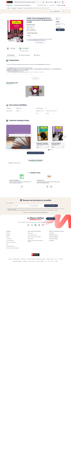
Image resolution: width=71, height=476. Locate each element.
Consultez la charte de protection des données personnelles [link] (38, 212)
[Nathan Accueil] (9, 2)
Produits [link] (56, 261)
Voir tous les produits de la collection (35, 152)
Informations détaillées (25, 55)
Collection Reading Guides (32, 33)
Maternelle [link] (8, 233)
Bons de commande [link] (31, 261)
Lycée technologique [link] (10, 240)
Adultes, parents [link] (30, 238)
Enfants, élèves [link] (30, 233)
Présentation (12, 55)
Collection (38, 55)
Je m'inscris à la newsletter (50, 205)
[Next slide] (65, 136)
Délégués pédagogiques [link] (17, 261)
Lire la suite (35, 78)
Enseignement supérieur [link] (10, 246)
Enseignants (8, 231)
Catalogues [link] (25, 261)
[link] (22, 186)
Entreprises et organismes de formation (56, 231)
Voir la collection (24, 146)
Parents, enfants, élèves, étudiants (34, 231)
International (51, 240)
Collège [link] (7, 236)
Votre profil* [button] (16, 205)
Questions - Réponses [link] (40, 261)
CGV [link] (49, 261)
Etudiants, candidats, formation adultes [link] (34, 236)
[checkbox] (6, 208)
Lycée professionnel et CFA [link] (11, 242)
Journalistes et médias (53, 238)
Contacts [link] (52, 261)
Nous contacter (52, 5)
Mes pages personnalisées (42, 5)
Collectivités (51, 233)
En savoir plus (25, 212)
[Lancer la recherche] (43, 2)
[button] (15, 31)
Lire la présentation (39, 42)
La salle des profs (60, 5)
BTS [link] (7, 244)
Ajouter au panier (59, 30)
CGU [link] (46, 261)
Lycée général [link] (8, 238)
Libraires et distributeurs (53, 236)
